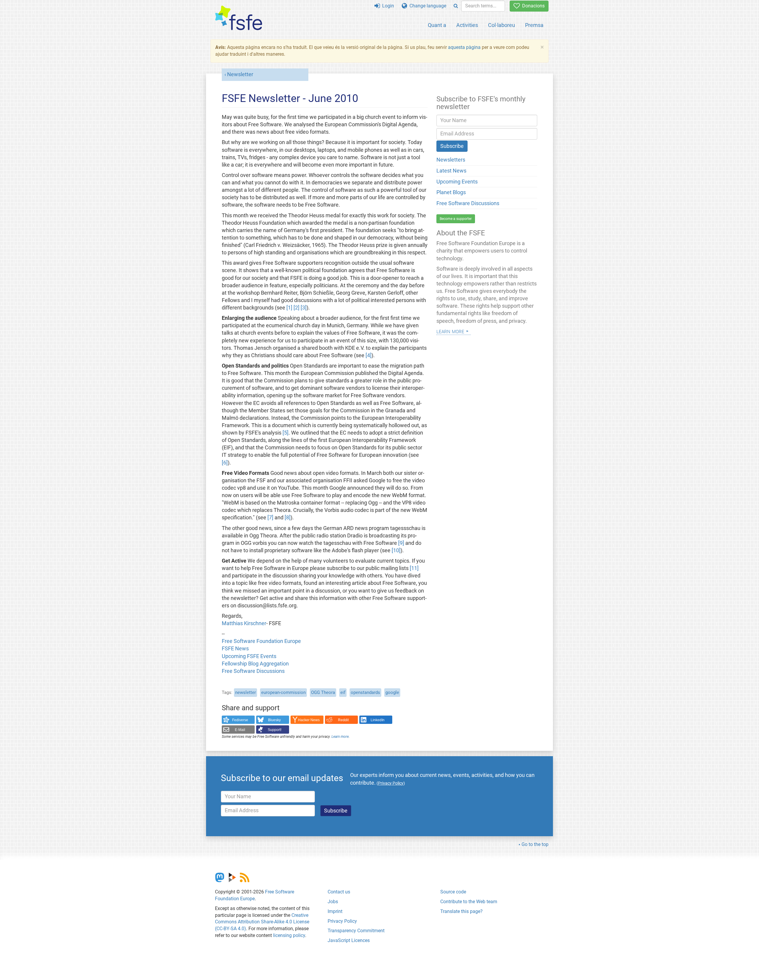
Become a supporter (456, 219)
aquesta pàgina (464, 47)
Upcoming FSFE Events (249, 656)
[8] (288, 518)
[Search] (456, 6)
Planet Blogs (451, 192)
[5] (285, 433)
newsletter (245, 692)
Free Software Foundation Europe (261, 641)
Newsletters (450, 160)
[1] (289, 308)
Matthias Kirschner (244, 623)
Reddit (343, 720)
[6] (225, 463)
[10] (396, 550)
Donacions (532, 6)
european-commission (283, 692)
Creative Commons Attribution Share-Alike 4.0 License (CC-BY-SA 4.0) (262, 922)
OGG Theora (323, 692)
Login (387, 6)
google (392, 692)
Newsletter (240, 74)
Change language (426, 6)
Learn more (340, 737)
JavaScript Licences (349, 940)
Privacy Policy (342, 921)
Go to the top (535, 844)
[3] (304, 308)
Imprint (335, 911)
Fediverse (240, 720)
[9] (401, 543)
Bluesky (274, 720)
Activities (467, 25)
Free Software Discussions (253, 671)
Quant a (437, 25)
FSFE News (235, 649)
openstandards (365, 692)
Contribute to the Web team (468, 901)
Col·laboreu (501, 25)
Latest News (451, 171)
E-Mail (240, 730)
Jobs (333, 901)
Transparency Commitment (356, 930)
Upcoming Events (457, 182)
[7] (270, 518)
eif (342, 692)
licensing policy (289, 935)
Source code (453, 892)
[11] (414, 568)
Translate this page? (461, 911)
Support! (274, 730)
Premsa (534, 25)
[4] (368, 355)
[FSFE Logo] (238, 18)
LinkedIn (378, 720)
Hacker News (309, 720)
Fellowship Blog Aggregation (255, 664)
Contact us (339, 892)
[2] (296, 308)
